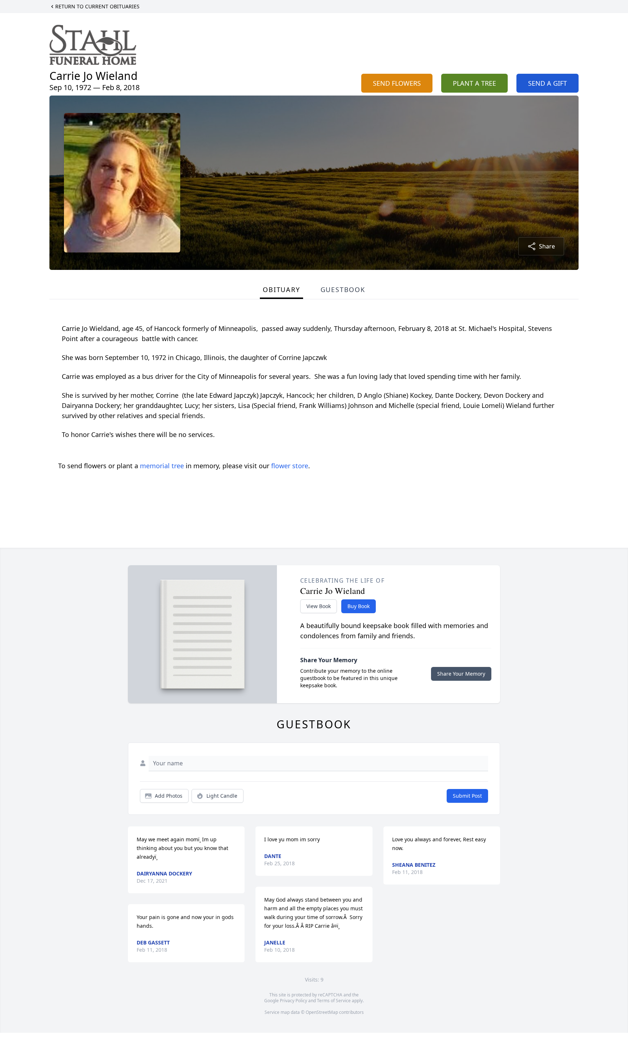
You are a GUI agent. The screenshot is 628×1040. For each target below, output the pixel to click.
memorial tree (162, 465)
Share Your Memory (461, 673)
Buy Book (358, 606)
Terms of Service (334, 1000)
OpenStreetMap (322, 1012)
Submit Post (467, 795)
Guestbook (343, 289)
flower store (289, 465)
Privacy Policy (293, 1000)
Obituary (281, 289)
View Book (318, 606)
